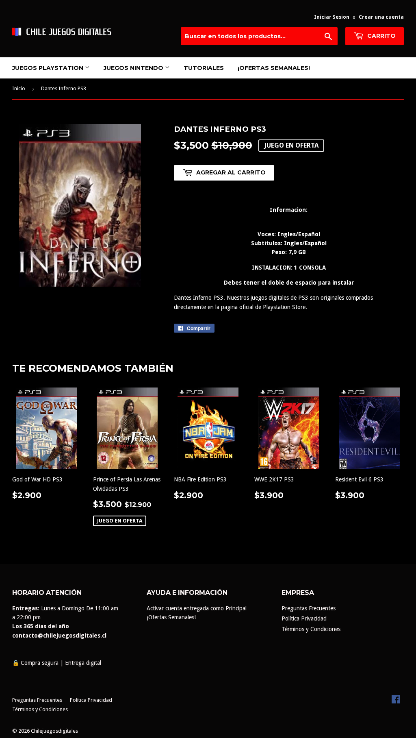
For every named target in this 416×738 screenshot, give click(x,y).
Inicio (18, 88)
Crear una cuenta (381, 17)
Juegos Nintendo (134, 68)
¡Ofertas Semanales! (274, 68)
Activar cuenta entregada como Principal (197, 608)
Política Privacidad (304, 618)
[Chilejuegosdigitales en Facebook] (396, 701)
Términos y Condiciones (311, 629)
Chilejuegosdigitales (54, 731)
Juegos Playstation (48, 68)
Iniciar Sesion (331, 17)
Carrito (381, 35)
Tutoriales (204, 68)
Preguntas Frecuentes (309, 608)
